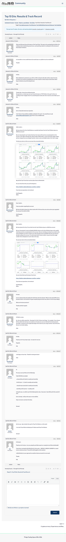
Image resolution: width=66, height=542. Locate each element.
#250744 (58, 41)
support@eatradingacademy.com (23, 115)
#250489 (58, 291)
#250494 (58, 333)
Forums (16, 22)
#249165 (58, 199)
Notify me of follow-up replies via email (18, 507)
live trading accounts (24, 25)
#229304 (58, 89)
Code (57, 478)
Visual (52, 478)
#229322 (58, 104)
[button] (8, 481)
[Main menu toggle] (62, 3)
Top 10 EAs (32, 22)
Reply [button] (54, 41)
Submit (55, 512)
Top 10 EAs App (32, 25)
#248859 (58, 123)
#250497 (58, 351)
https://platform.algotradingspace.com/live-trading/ (28, 186)
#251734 (58, 420)
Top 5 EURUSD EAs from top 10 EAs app (45, 25)
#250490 (58, 313)
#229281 (58, 71)
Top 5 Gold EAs (57, 25)
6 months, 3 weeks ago (37, 29)
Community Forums (9, 22)
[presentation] (8, 482)
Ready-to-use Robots (24, 22)
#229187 (58, 56)
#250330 (58, 220)
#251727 (58, 366)
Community (20, 3)
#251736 (58, 438)
